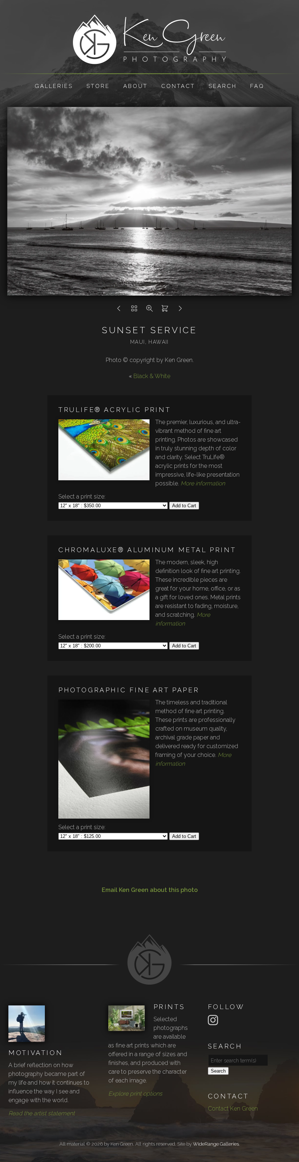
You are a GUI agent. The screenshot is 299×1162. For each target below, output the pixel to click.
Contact (178, 86)
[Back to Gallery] (134, 310)
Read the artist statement (41, 1113)
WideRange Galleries (216, 1144)
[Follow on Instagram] (214, 1019)
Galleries (54, 86)
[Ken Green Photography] (149, 59)
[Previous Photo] (119, 310)
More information (202, 483)
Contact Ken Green (233, 1108)
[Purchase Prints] (165, 310)
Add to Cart (184, 505)
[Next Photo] (180, 310)
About (135, 86)
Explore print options (135, 1093)
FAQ (257, 86)
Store (98, 86)
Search (223, 86)
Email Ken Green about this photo (150, 889)
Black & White (151, 376)
